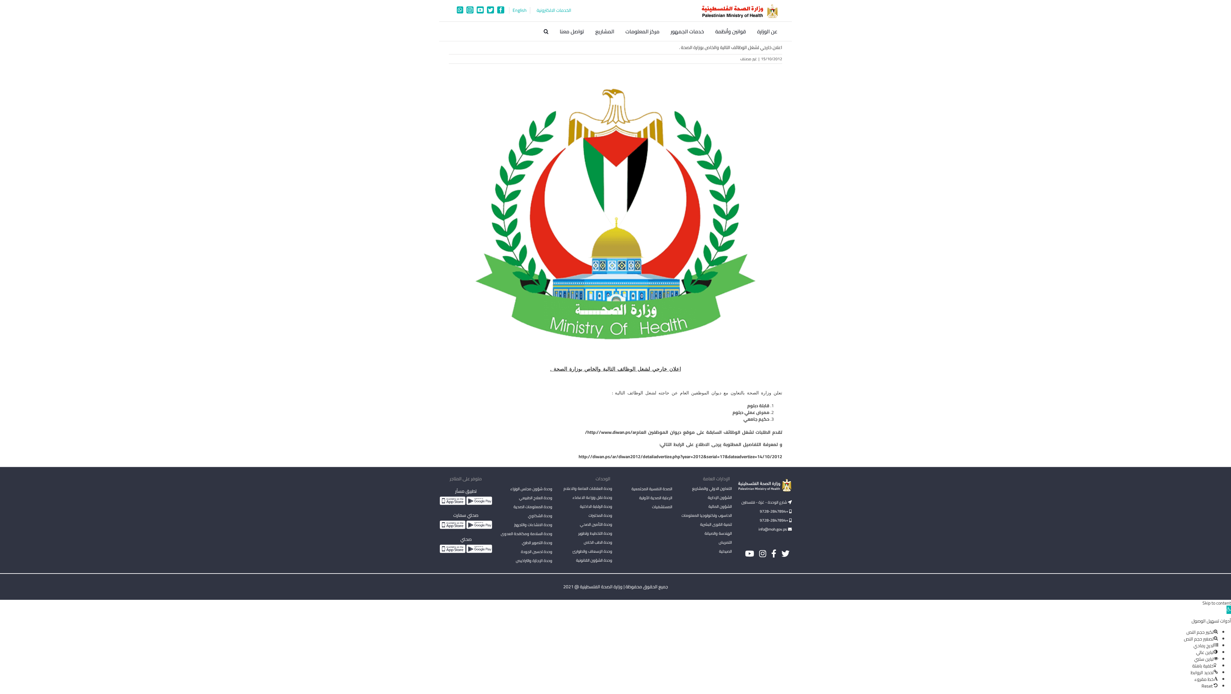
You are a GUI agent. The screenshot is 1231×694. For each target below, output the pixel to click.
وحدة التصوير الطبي (537, 542)
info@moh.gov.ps (773, 529)
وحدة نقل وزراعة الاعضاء (592, 497)
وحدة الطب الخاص (598, 542)
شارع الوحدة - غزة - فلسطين (764, 502)
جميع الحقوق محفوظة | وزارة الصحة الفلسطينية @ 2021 (615, 586)
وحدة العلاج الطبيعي (535, 497)
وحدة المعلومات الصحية (533, 506)
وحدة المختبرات (600, 515)
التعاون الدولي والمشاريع (712, 488)
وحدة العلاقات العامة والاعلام (588, 488)
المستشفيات (662, 506)
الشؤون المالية (720, 506)
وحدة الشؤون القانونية (594, 560)
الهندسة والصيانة (718, 533)
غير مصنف (748, 58)
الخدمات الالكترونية (554, 10)
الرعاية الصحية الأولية (655, 497)
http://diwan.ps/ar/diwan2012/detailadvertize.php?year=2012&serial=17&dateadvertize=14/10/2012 (680, 456)
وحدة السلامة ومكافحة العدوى (526, 533)
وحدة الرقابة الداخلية (596, 506)
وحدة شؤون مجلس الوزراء (531, 489)
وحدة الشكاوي (540, 515)
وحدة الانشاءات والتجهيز (533, 524)
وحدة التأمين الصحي (596, 524)
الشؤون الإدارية (720, 497)
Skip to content (1216, 603)
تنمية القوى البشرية (716, 524)
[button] (546, 31)
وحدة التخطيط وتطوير (595, 533)
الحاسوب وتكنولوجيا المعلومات (707, 515)
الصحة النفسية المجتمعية (652, 489)
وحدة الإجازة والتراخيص (534, 560)
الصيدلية (725, 551)
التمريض (725, 542)
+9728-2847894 (774, 511)
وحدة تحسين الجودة (536, 551)
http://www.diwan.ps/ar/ (610, 432)
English (520, 10)
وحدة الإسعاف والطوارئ (592, 551)
